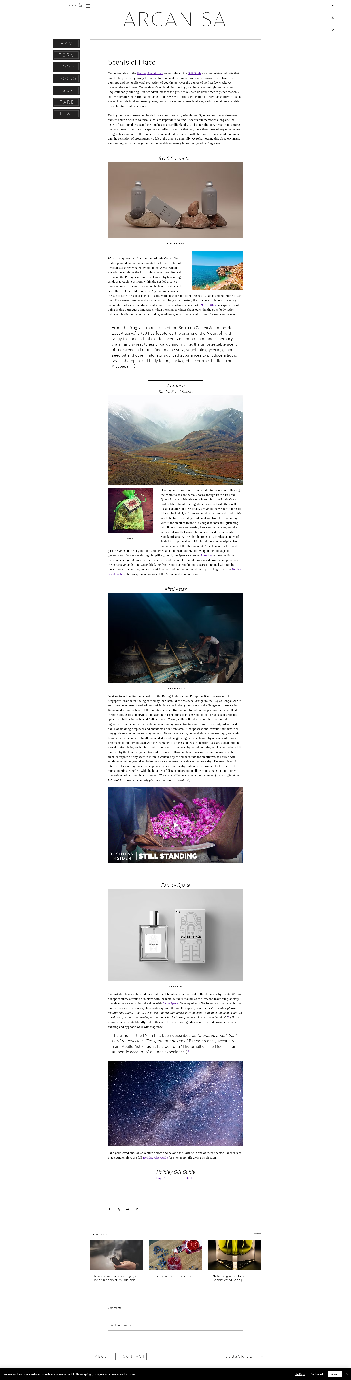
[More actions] (241, 52)
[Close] (346, 1374)
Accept (335, 1374)
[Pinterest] (332, 29)
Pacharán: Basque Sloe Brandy (175, 1276)
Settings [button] (300, 1374)
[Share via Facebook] (109, 1209)
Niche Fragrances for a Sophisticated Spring (228, 1278)
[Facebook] (332, 5)
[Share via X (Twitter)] (118, 1209)
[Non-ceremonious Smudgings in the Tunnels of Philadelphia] (116, 1255)
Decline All (317, 1374)
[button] (88, 6)
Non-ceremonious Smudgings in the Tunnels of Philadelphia (115, 1278)
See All (257, 1233)
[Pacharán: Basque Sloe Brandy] (175, 1255)
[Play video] (175, 825)
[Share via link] (136, 1209)
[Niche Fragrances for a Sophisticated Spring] (234, 1255)
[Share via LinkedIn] (127, 1209)
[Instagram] (332, 17)
